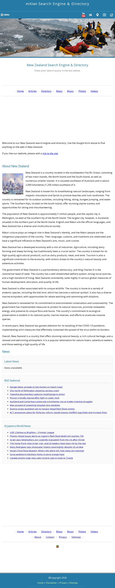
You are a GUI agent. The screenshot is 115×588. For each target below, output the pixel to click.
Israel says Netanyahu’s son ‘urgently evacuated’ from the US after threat (47, 439)
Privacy (63, 537)
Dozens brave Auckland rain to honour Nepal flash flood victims (42, 408)
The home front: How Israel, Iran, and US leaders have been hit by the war (48, 443)
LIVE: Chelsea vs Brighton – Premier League (32, 432)
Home (20, 91)
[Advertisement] (57, 118)
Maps (59, 91)
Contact (50, 537)
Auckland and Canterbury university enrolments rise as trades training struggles (51, 401)
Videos (94, 91)
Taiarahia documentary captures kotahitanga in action (37, 394)
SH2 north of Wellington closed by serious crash (34, 390)
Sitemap (76, 537)
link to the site (50, 153)
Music (70, 91)
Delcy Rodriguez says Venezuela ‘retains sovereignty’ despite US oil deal (46, 447)
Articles (32, 91)
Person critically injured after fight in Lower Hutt (34, 397)
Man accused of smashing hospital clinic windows (35, 405)
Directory (46, 91)
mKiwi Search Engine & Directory (57, 3)
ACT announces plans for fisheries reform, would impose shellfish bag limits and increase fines (58, 412)
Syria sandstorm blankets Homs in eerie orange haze (37, 454)
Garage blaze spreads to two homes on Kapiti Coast (36, 386)
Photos (82, 91)
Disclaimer (51, 582)
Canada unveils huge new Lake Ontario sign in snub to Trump (41, 457)
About (37, 537)
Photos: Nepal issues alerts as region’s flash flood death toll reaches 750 (47, 436)
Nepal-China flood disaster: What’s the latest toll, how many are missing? (47, 450)
